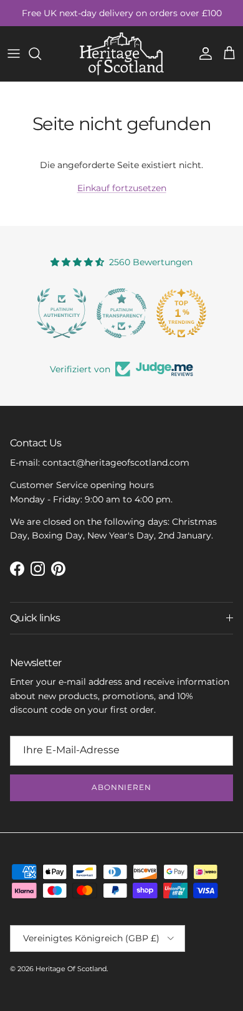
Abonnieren (122, 787)
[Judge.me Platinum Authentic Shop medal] (62, 313)
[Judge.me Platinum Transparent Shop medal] (121, 313)
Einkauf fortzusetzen (121, 188)
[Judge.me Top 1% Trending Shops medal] (181, 313)
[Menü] (13, 53)
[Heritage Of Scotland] (122, 53)
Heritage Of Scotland (71, 968)
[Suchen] (41, 53)
